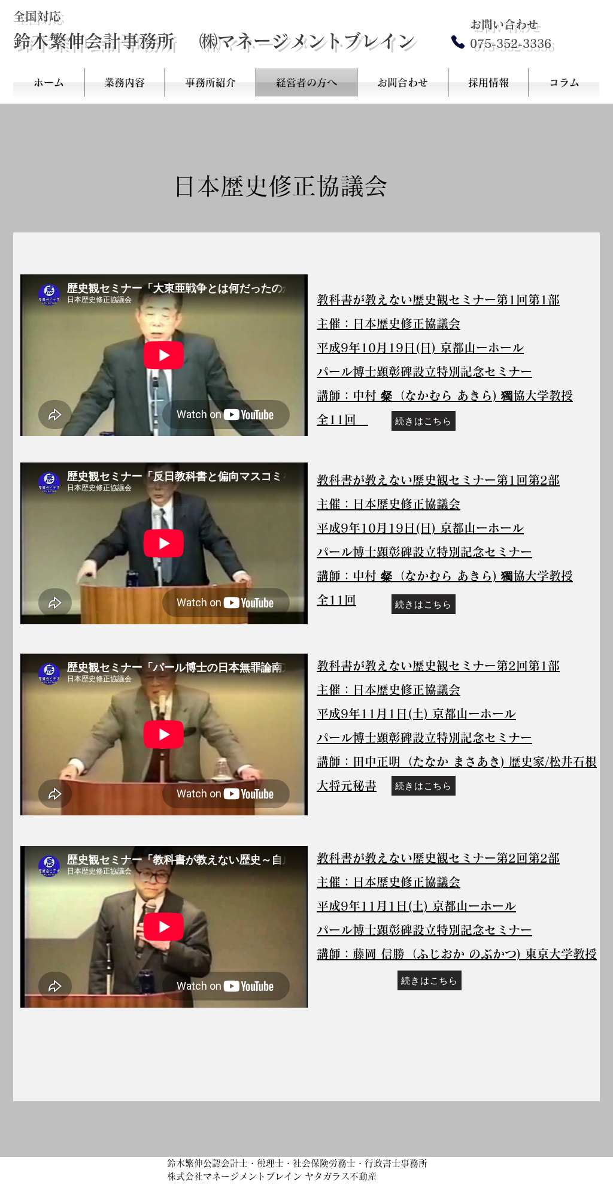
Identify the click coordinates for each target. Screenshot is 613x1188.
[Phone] (458, 41)
